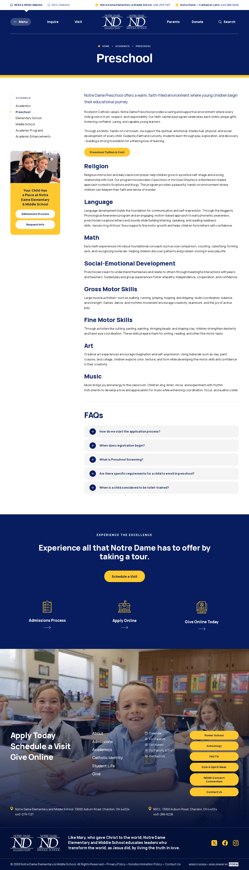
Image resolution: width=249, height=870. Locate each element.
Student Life (103, 765)
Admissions (102, 741)
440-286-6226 (163, 814)
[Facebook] (225, 843)
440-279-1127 (24, 814)
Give (96, 773)
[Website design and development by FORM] (214, 864)
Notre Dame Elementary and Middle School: (72, 809)
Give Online (32, 756)
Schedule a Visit (41, 746)
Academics (122, 46)
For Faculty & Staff (161, 750)
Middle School (25, 124)
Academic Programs (29, 130)
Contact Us (157, 756)
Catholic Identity (107, 757)
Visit (78, 21)
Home (105, 46)
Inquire (53, 21)
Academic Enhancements (33, 136)
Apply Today (33, 735)
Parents (173, 21)
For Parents (157, 739)
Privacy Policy (116, 864)
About (97, 733)
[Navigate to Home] (124, 22)
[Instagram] (236, 843)
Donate (197, 21)
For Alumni (156, 745)
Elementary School (29, 118)
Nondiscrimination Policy (145, 864)
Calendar (155, 733)
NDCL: (185, 809)
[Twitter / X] (214, 843)
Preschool (143, 46)
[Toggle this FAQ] (93, 431)
